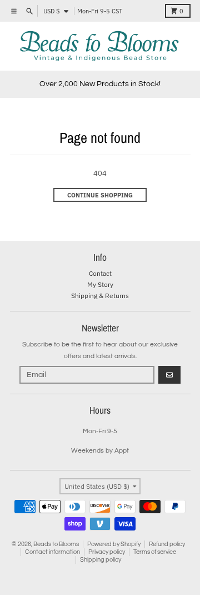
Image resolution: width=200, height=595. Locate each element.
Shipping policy (100, 560)
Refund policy (167, 544)
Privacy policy (106, 552)
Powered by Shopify (114, 544)
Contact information (52, 552)
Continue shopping (100, 195)
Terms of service (154, 552)
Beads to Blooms (56, 544)
